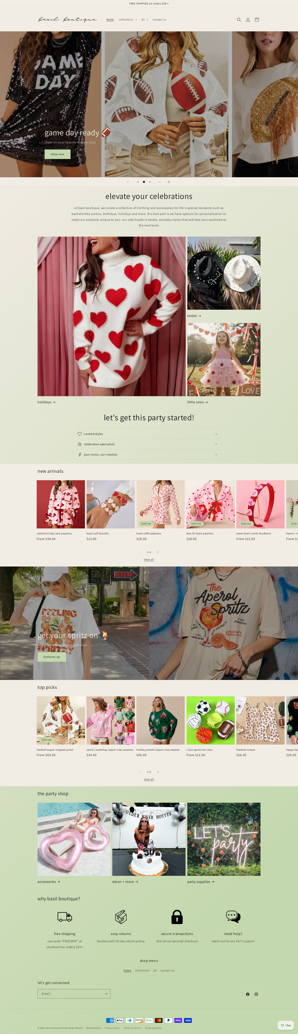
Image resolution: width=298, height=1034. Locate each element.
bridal (192, 315)
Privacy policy (112, 1028)
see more (50, 154)
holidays (44, 402)
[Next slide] (159, 181)
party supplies (198, 881)
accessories (47, 881)
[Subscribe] (105, 994)
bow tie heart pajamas (200, 533)
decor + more (123, 881)
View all (149, 559)
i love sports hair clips (199, 749)
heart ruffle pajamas (148, 533)
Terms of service (132, 1028)
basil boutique (53, 1028)
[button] (127, 19)
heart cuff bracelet (98, 533)
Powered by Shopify (72, 1028)
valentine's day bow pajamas (54, 533)
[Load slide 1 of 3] (138, 182)
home (127, 970)
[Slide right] (157, 552)
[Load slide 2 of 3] (144, 182)
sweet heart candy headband (253, 533)
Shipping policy (153, 1028)
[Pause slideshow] (170, 181)
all (155, 970)
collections (142, 970)
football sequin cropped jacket (55, 749)
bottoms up (52, 657)
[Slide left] (140, 552)
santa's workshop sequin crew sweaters (110, 749)
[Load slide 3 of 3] (150, 182)
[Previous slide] (127, 181)
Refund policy (94, 1028)
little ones (195, 402)
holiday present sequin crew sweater (158, 749)
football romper (245, 749)
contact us (167, 970)
